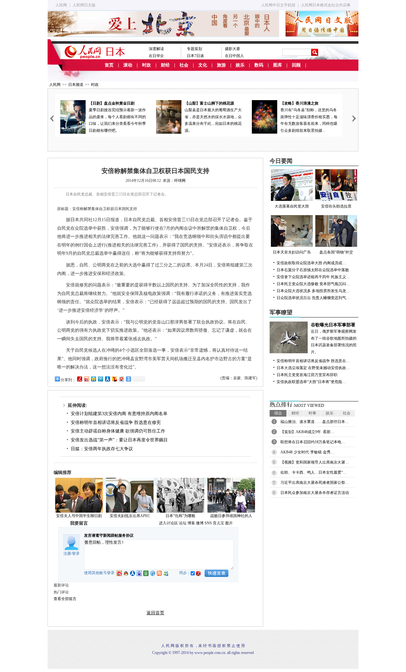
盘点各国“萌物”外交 (336, 252)
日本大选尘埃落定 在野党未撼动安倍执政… (313, 368)
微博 (200, 523)
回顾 (296, 65)
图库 (277, 65)
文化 (202, 65)
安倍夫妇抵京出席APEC (130, 516)
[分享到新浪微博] (86, 379)
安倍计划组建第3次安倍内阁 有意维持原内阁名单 (119, 413)
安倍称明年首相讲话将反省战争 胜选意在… (313, 361)
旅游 (221, 65)
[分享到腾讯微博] (100, 379)
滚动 (127, 65)
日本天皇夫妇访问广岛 (292, 252)
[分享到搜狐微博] (114, 379)
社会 (184, 65)
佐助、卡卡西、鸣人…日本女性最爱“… (313, 472)
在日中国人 (234, 56)
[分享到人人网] (107, 379)
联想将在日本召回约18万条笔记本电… (312, 442)
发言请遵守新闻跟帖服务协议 (109, 535)
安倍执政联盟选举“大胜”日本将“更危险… (311, 382)
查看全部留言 (65, 599)
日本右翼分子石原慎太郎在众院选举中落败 (313, 270)
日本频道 (75, 84)
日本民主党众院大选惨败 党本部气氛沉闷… (313, 284)
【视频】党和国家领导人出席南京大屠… (314, 462)
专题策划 (194, 49)
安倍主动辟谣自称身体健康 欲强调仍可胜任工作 (118, 431)
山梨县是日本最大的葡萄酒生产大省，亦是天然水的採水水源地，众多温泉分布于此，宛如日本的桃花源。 (213, 117)
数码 (258, 65)
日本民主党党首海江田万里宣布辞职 (307, 375)
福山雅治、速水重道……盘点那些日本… (314, 421)
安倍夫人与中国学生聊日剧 (79, 516)
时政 (146, 65)
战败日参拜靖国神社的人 (231, 516)
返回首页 (155, 613)
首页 (109, 65)
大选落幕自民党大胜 (292, 206)
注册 (67, 553)
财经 (165, 65)
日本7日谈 (195, 56)
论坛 (183, 523)
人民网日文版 (84, 5)
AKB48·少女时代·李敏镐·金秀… (307, 452)
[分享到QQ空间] (93, 379)
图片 (229, 523)
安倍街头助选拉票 (336, 206)
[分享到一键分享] (128, 379)
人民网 (61, 5)
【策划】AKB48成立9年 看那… (307, 432)
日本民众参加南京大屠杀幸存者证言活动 (314, 492)
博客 (191, 523)
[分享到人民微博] (79, 379)
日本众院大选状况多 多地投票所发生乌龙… (313, 291)
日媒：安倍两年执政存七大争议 (102, 448)
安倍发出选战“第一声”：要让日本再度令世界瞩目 (119, 440)
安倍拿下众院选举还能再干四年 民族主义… (313, 277)
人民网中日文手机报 (278, 5)
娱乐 (240, 65)
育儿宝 (218, 523)
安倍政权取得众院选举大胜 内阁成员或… (311, 263)
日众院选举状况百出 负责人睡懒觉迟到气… (313, 298)
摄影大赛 (232, 49)
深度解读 (156, 49)
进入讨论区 (168, 523)
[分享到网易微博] (121, 379)
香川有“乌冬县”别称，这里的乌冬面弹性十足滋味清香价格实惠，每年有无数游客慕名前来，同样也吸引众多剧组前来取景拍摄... (308, 117)
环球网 (180, 180)
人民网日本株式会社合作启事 (325, 5)
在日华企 (156, 56)
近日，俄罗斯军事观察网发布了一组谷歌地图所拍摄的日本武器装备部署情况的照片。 (334, 338)
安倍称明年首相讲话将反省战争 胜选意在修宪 (116, 422)
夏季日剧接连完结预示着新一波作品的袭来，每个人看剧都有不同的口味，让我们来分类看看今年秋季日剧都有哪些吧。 (117, 117)
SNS (208, 523)
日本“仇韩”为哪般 (180, 516)
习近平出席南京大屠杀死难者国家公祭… (314, 482)
